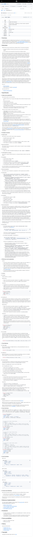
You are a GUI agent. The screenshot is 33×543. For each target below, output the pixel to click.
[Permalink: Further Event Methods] (1, 490)
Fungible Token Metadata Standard (18, 124)
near (3, 4)
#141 (9, 27)
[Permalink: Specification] (1, 92)
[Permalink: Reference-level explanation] (1, 259)
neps (4, 10)
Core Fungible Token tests (7, 508)
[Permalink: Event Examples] (1, 456)
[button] (30, 229)
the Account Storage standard (19, 129)
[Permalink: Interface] (1, 273)
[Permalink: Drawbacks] (1, 510)
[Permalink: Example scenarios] (1, 132)
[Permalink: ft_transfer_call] (1, 297)
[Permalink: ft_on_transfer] (1, 331)
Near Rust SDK (21, 502)
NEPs (5, 4)
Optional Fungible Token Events (8, 507)
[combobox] (25, 8)
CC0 (16, 534)
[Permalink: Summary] (1, 38)
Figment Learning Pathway (7, 90)
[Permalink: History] (1, 523)
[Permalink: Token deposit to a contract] (1, 152)
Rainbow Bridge (8, 81)
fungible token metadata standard (22, 42)
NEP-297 (21, 400)
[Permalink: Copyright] (1, 532)
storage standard (22, 41)
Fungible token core (6, 527)
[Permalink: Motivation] (1, 45)
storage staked (5, 121)
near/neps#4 (15, 87)
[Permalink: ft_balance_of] (1, 352)
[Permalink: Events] (1, 399)
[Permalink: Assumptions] (1, 157)
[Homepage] (16, 1)
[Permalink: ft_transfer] (1, 275)
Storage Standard (7, 269)
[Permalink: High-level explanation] (1, 144)
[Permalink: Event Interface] (1, 408)
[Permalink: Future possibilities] (1, 518)
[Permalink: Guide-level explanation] (1, 95)
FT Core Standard (17, 495)
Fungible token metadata (7, 528)
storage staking (9, 128)
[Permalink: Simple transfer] (1, 134)
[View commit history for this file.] (31, 13)
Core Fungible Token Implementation (11, 506)
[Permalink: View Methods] (1, 343)
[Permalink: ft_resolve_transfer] (1, 360)
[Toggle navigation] (1, 1)
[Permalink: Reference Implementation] (1, 500)
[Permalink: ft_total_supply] (1, 345)
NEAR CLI (12, 227)
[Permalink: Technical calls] (1, 149)
